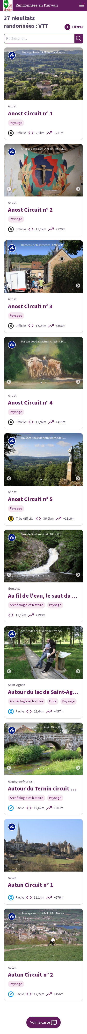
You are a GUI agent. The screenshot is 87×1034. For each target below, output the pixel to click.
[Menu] (82, 5)
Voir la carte (40, 1022)
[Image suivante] (78, 170)
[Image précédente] (9, 170)
